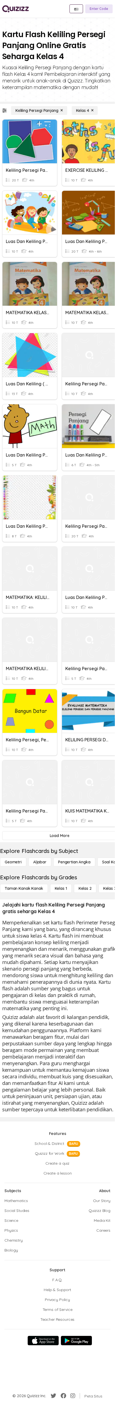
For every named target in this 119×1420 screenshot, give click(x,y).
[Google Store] (76, 1340)
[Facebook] (63, 1395)
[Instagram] (72, 1395)
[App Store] (43, 1340)
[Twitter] (53, 1395)
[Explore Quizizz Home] (15, 8)
